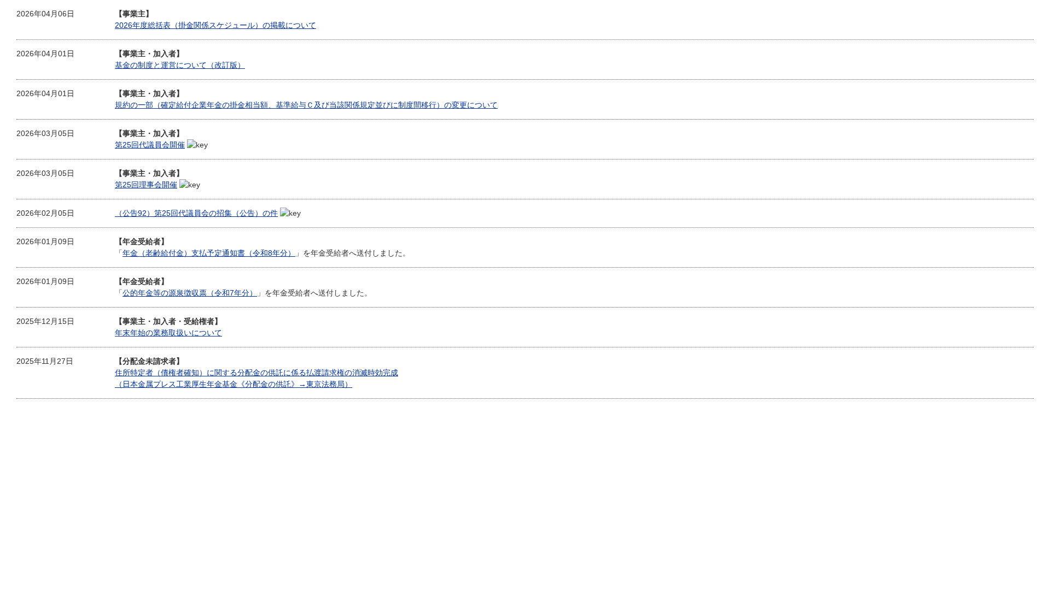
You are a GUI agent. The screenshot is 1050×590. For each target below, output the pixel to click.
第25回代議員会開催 (150, 144)
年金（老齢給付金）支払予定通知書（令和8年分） (208, 253)
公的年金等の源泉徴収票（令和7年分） (189, 292)
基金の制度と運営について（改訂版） (180, 65)
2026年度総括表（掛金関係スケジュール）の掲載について (215, 25)
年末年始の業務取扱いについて (168, 332)
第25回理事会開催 (146, 184)
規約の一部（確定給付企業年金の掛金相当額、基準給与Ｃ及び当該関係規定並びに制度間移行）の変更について (306, 105)
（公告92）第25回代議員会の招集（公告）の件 (196, 213)
